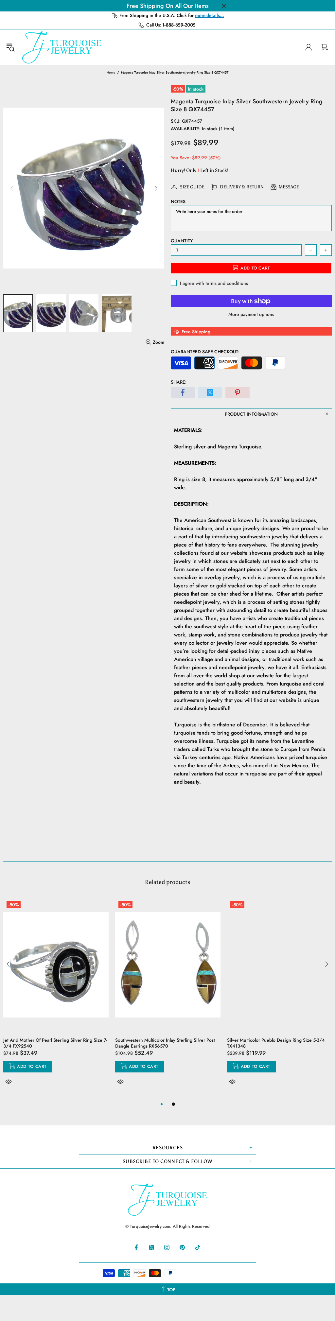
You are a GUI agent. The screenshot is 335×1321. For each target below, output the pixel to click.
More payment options (251, 314)
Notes (178, 201)
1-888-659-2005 (179, 25)
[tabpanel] (56, 998)
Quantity (182, 241)
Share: (178, 382)
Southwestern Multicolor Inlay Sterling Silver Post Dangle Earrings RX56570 (165, 1043)
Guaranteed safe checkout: (205, 352)
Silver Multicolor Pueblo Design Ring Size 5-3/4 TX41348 (276, 1043)
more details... (209, 15)
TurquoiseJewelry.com (62, 47)
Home (111, 72)
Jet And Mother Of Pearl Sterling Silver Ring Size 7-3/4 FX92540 (55, 1043)
